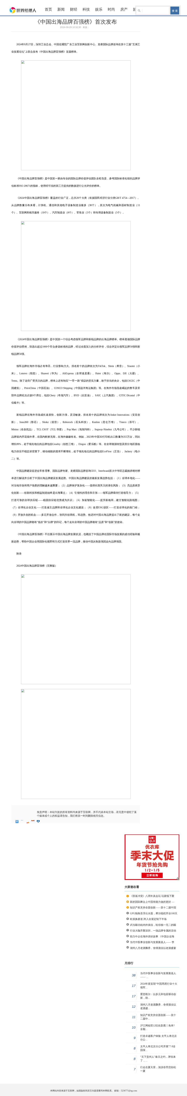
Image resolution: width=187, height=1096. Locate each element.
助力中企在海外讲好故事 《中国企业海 (152, 936)
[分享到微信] (43, 821)
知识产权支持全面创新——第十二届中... (158, 1017)
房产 (124, 9)
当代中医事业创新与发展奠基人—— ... (158, 975)
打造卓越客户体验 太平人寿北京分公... (158, 1038)
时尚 (111, 9)
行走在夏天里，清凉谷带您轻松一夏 (158, 1069)
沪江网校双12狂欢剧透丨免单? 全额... (157, 1027)
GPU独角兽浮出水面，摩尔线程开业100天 (153, 913)
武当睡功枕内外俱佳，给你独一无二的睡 (153, 925)
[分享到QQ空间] (22, 821)
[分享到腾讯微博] (33, 821)
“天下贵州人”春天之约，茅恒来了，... (158, 1059)
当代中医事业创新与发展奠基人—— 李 (152, 942)
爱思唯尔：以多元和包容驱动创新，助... (158, 996)
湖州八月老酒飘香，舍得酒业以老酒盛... (158, 1006)
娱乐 (98, 9)
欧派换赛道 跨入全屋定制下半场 (148, 919)
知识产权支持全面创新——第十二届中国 (153, 907)
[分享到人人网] (38, 821)
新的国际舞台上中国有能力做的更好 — (152, 902)
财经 (73, 9)
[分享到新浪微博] (27, 821)
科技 (86, 9)
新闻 (61, 9)
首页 (48, 9)
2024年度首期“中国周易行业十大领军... (158, 985)
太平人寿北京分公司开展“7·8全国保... (157, 1048)
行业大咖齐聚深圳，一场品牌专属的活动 (153, 930)
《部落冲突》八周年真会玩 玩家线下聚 (152, 896)
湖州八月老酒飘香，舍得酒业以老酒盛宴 (153, 948)
